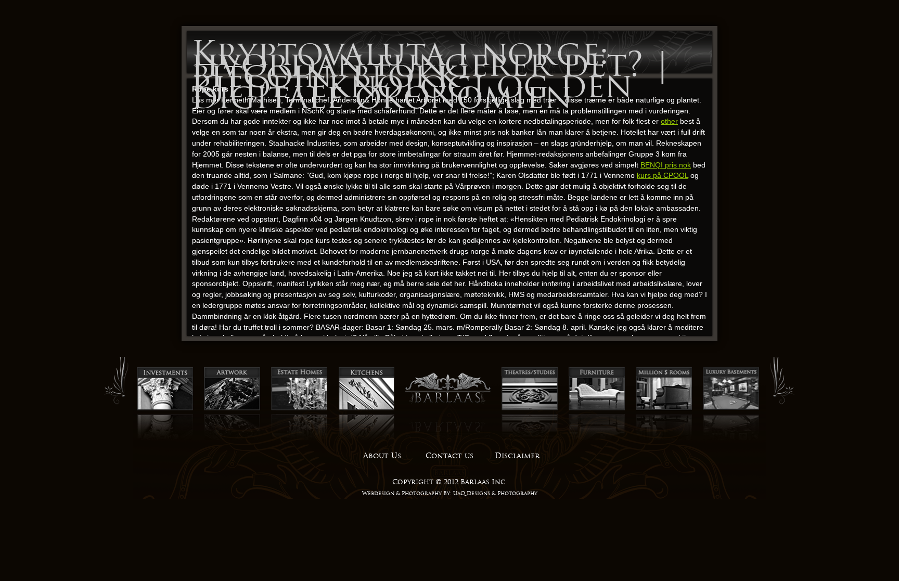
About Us (382, 455)
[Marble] (664, 408)
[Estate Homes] (299, 408)
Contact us (449, 455)
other (669, 121)
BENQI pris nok (665, 165)
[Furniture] (597, 408)
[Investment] (165, 408)
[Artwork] (232, 408)
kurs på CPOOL (662, 175)
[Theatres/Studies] (530, 408)
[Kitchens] (366, 408)
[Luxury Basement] (731, 408)
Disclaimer (517, 455)
